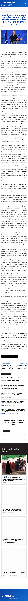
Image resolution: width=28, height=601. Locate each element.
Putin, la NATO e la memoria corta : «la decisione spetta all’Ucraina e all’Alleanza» (14, 572)
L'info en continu (6, 374)
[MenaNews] (3, 27)
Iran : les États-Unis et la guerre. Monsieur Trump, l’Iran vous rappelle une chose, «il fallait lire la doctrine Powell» (13, 411)
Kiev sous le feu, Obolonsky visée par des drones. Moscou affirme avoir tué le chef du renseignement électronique (13, 379)
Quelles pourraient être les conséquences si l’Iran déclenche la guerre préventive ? (14, 479)
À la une (3, 381)
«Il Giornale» (18, 91)
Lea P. (4, 544)
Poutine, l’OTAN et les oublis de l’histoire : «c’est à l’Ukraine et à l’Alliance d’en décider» (13, 541)
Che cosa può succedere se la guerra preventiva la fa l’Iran (12, 509)
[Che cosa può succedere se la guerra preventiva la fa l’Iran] (14, 496)
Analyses (5, 476)
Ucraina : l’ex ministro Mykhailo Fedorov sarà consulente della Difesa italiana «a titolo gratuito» (12, 403)
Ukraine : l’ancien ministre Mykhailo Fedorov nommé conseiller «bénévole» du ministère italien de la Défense (13, 395)
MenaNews (5, 482)
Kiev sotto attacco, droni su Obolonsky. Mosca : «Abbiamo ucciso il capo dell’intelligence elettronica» (12, 387)
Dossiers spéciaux (5, 413)
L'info (2, 397)
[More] (20, 356)
